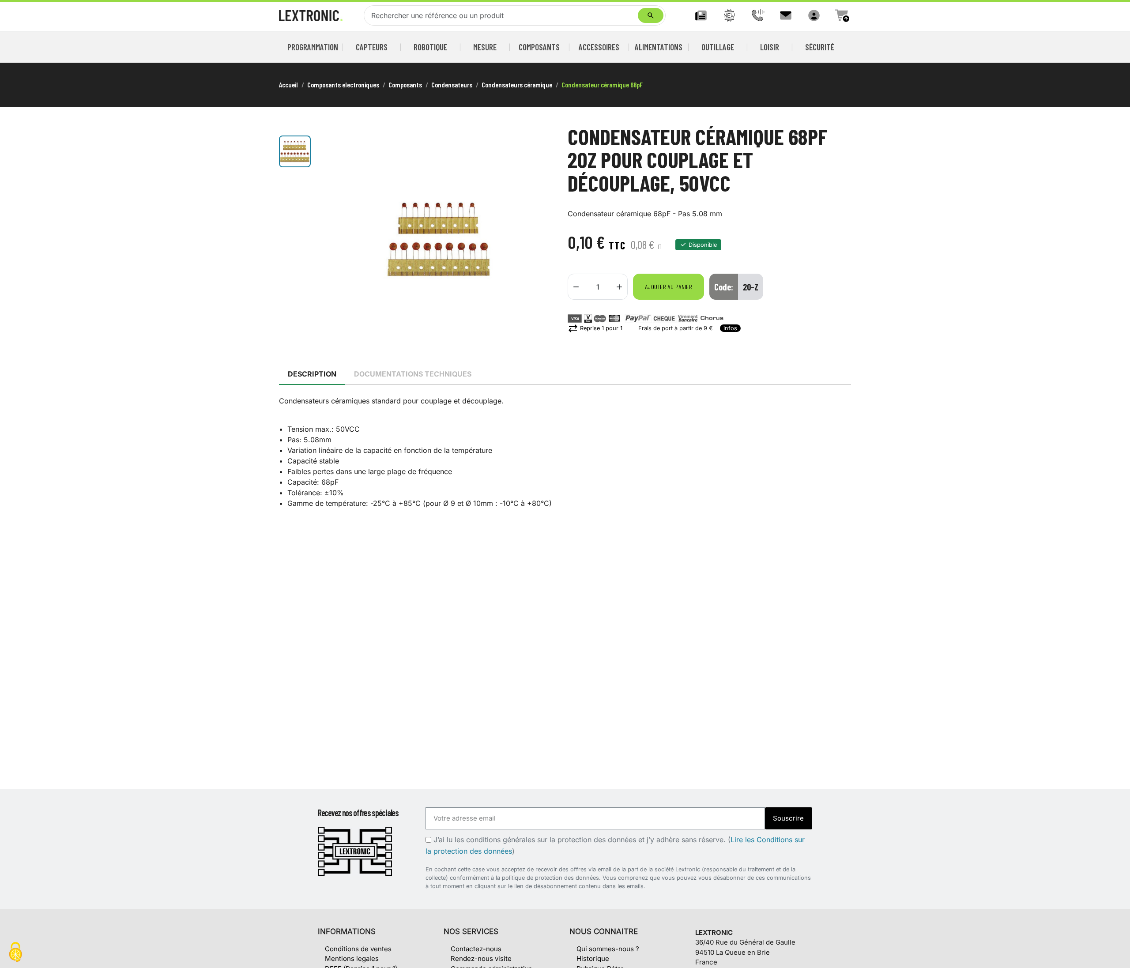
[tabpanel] (565, 451)
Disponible (703, 244)
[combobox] (502, 15)
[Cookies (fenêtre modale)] (15, 953)
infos (730, 328)
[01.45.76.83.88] (757, 15)
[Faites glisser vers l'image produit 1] (295, 151)
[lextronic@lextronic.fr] (786, 15)
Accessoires (599, 47)
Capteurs (372, 47)
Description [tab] (312, 373)
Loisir (769, 47)
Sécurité (819, 47)
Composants (539, 47)
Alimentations (659, 47)
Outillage (717, 47)
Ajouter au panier (668, 286)
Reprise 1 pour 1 (595, 328)
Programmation (313, 47)
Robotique (430, 47)
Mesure (485, 47)
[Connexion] (814, 15)
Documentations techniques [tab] (412, 373)
